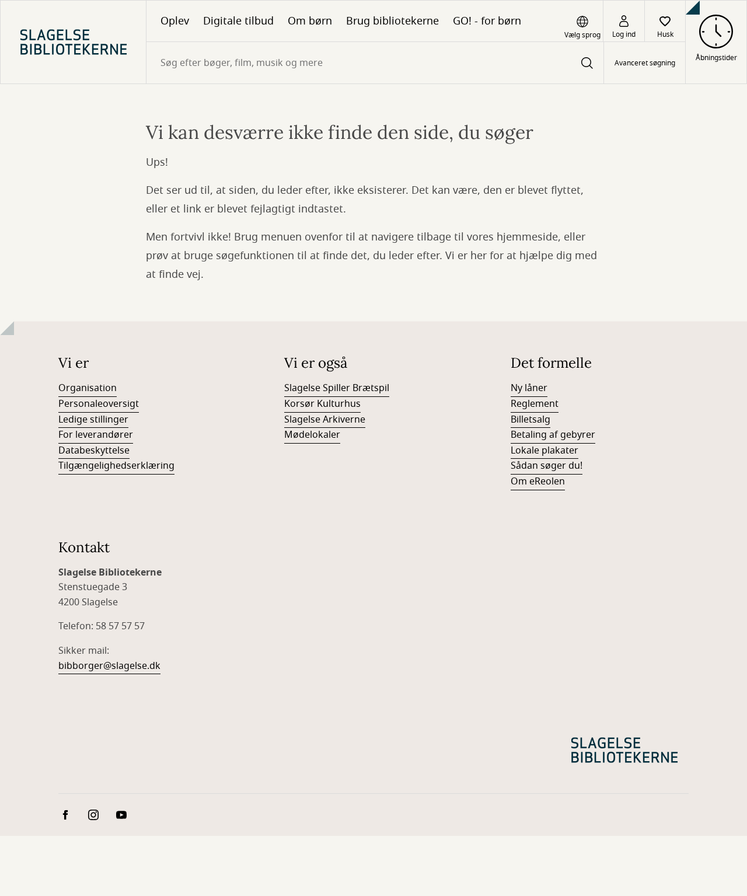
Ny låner (529, 388)
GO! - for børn (487, 21)
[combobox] (374, 62)
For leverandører (95, 435)
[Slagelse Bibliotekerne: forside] (73, 42)
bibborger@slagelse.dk (109, 666)
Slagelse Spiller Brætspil (336, 388)
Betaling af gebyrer (553, 435)
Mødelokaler (312, 435)
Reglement (534, 404)
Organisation (87, 388)
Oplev (174, 21)
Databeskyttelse (94, 451)
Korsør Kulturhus (322, 404)
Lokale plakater (544, 451)
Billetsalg (530, 420)
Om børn (310, 21)
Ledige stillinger (93, 420)
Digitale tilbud (238, 21)
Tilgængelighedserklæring (116, 466)
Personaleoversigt (98, 404)
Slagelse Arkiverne (324, 420)
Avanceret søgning (645, 63)
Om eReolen (538, 482)
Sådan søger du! (546, 466)
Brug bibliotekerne (392, 21)
